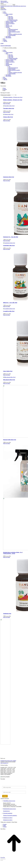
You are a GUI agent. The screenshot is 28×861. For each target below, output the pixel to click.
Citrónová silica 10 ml (8, 116)
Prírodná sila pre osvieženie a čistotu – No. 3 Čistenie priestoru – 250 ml (13, 553)
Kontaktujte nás (6, 811)
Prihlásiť (5, 796)
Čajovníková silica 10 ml (8, 108)
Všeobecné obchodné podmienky (10, 815)
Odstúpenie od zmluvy (7, 819)
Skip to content (4, 1)
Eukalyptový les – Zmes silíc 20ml (10, 236)
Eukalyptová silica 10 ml (8, 177)
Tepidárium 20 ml (7, 613)
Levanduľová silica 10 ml (8, 311)
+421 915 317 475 (4, 2)
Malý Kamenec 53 (4, 763)
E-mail (3, 790)
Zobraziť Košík (4, 45)
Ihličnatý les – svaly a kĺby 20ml (10, 302)
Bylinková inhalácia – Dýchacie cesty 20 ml (12, 99)
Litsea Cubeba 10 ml (7, 371)
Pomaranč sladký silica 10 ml (9, 439)
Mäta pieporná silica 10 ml (9, 379)
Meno (3, 785)
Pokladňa (9, 45)
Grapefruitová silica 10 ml (9, 245)
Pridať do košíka (6, 103)
